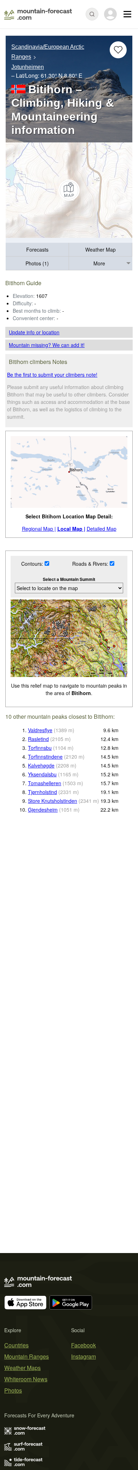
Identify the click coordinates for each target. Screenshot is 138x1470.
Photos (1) (37, 263)
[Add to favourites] (118, 49)
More (99, 263)
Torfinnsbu (40, 747)
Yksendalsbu (42, 774)
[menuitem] (37, 250)
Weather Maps (22, 1368)
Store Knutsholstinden (52, 800)
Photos (13, 1390)
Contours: (33, 563)
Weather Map (100, 249)
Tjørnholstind (42, 791)
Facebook (83, 1345)
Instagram (83, 1356)
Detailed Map (101, 528)
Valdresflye (40, 730)
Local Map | (71, 528)
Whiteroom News (25, 1379)
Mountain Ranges (26, 1356)
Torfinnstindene (45, 756)
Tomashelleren (44, 783)
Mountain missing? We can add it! (47, 344)
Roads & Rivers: (91, 563)
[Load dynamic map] (69, 190)
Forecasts (37, 249)
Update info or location (34, 332)
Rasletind (38, 738)
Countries (16, 1345)
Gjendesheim (43, 809)
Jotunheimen (27, 67)
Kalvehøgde (41, 765)
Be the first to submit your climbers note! (52, 374)
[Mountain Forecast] (38, 14)
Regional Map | (39, 528)
